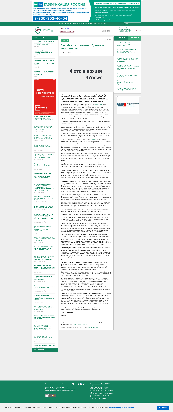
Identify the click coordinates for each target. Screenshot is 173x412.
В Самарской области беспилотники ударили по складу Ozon (126, 44)
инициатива (98, 104)
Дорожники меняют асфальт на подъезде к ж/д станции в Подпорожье (44, 309)
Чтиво (95, 23)
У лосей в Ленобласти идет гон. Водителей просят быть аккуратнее (127, 75)
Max (84, 384)
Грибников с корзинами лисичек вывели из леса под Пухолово (43, 199)
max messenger (68, 28)
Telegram (81, 384)
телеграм (65, 28)
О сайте (48, 384)
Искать (139, 23)
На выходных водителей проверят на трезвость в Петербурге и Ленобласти (43, 138)
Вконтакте (78, 384)
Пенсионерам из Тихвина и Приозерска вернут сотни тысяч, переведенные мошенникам (43, 230)
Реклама (65, 384)
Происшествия (78, 23)
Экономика (68, 23)
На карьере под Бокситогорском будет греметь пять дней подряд (43, 166)
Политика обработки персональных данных (60, 389)
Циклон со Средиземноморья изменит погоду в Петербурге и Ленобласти (44, 240)
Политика (65, 40)
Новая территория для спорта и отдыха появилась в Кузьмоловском (44, 288)
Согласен (163, 408)
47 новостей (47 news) (99, 383)
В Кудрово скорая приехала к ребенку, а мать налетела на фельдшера (127, 60)
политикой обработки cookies (121, 407)
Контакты (56, 384)
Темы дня (121, 38)
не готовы (93, 139)
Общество (88, 23)
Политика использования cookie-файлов (59, 390)
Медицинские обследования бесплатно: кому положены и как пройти (127, 90)
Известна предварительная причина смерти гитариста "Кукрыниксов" (126, 82)
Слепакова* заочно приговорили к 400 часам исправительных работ (43, 339)
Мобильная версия (61, 28)
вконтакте (63, 28)
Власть (61, 23)
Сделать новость (68, 31)
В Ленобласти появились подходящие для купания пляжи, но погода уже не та (43, 119)
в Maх (91, 324)
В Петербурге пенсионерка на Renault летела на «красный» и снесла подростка (44, 44)
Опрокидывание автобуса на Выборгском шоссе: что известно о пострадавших (44, 259)
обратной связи (93, 327)
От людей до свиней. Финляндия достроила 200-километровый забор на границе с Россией (43, 328)
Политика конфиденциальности (56, 387)
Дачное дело (102, 23)
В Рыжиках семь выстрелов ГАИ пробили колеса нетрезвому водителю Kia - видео (126, 52)
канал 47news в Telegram (80, 324)
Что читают (134, 38)
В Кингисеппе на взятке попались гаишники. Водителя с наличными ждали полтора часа (128, 67)
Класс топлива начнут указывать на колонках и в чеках (43, 148)
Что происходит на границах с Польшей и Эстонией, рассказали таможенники (44, 157)
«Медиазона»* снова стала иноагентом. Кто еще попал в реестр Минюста (44, 129)
